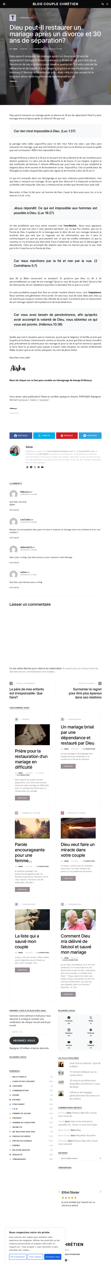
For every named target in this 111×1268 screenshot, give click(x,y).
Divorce (16, 1100)
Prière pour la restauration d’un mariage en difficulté (31, 759)
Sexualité (17, 1155)
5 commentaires (43, 866)
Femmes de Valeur (21, 1113)
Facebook (23, 399)
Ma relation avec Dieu (23, 1132)
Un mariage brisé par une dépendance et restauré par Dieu (77, 735)
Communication (20, 1090)
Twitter (33, 399)
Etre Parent (18, 1104)
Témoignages (19, 1159)
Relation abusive (21, 1150)
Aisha (15, 49)
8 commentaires (89, 749)
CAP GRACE (43, 454)
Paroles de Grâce (21, 1136)
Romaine (62, 1140)
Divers (15, 1095)
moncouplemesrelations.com (60, 451)
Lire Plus (22, 798)
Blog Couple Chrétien (55, 4)
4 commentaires (38, 49)
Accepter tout (53, 1256)
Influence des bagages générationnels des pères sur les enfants (85, 1095)
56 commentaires (23, 775)
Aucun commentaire (70, 960)
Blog (78, 1130)
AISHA (66, 1250)
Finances (17, 1118)
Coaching (17, 1086)
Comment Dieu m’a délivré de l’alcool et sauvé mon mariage (76, 944)
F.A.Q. (15, 1109)
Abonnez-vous (24, 1040)
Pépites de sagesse (22, 1141)
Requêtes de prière (86, 1135)
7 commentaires (89, 861)
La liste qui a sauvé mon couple (27, 941)
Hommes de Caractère (23, 1123)
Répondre (14, 510)
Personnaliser (18, 1256)
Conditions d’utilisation (68, 1254)
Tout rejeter (35, 1256)
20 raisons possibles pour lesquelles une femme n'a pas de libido (85, 1083)
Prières (16, 1145)
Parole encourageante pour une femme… (30, 852)
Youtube (43, 399)
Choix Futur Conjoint (23, 1081)
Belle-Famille (19, 1077)
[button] (107, 4)
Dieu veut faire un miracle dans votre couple (78, 850)
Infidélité (17, 1127)
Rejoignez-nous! (18, 1057)
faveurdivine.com (86, 451)
